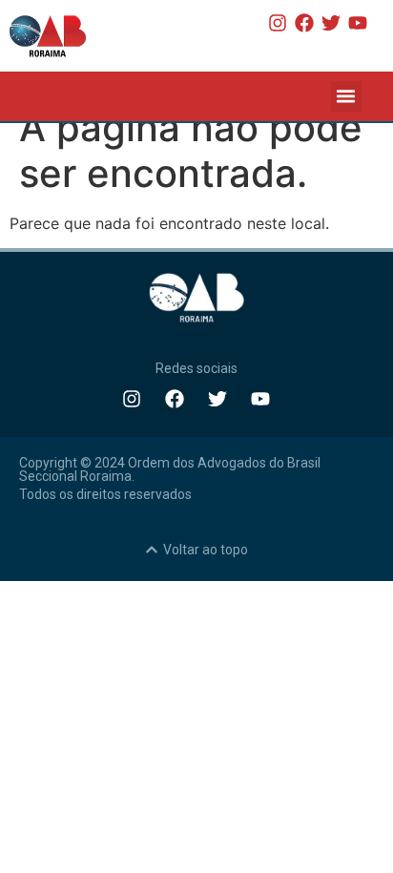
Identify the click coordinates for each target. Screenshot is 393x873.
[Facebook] (304, 23)
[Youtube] (357, 23)
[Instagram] (277, 23)
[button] (346, 96)
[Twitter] (331, 23)
